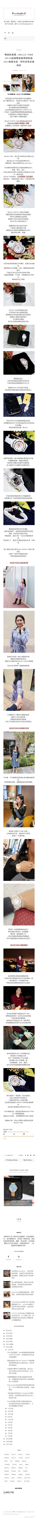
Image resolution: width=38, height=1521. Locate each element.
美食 (11, 1461)
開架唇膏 (6, 1471)
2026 (7, 1330)
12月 (9, 1350)
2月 (9, 1433)
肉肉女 (21, 1464)
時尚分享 (27, 1457)
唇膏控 (6, 1461)
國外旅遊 (24, 1461)
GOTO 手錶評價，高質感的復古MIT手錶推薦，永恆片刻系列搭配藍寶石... (17, 1203)
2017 (7, 1444)
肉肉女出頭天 (27, 1477)
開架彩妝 (12, 1481)
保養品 (13, 1477)
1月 (9, 1436)
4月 (9, 1428)
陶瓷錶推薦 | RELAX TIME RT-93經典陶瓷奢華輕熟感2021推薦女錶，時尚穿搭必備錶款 (20, 1363)
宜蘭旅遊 (20, 1467)
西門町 (6, 1481)
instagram (19, 1259)
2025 (7, 1333)
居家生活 (20, 1454)
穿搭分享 (13, 1457)
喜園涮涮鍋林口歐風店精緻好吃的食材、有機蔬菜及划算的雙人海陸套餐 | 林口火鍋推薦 (20, 1379)
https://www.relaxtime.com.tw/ (18, 1132)
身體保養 (6, 1474)
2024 (7, 1336)
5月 (9, 1425)
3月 (9, 1430)
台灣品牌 (20, 1457)
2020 (7, 1347)
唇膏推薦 (6, 1457)
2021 (7, 1344)
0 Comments (9, 1155)
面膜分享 (19, 1481)
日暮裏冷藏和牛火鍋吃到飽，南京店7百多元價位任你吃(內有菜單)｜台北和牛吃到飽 (20, 1371)
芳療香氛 (25, 1471)
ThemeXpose (20, 1512)
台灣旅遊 (27, 1454)
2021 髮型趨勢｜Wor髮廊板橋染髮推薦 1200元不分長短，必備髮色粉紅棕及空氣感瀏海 (20, 1354)
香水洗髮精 (27, 1481)
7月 (9, 1419)
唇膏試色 (13, 1467)
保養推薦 (13, 1474)
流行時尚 (14, 1464)
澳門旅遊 (6, 1477)
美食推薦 (6, 1454)
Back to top (29, 1517)
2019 (7, 1439)
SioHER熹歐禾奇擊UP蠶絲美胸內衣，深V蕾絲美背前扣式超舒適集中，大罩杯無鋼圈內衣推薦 (20, 1403)
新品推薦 (27, 1474)
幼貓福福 (20, 1474)
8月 (9, 1417)
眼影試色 (6, 1467)
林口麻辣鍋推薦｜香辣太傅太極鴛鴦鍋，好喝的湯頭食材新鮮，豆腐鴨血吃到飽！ (22, 1284)
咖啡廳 (26, 1464)
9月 (9, 1414)
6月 (9, 1422)
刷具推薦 (13, 1471)
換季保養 (19, 1477)
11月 (9, 1408)
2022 (7, 1341)
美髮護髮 (17, 1461)
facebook (8, 1259)
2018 (7, 1441)
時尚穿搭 (19, 49)
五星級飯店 (7, 1464)
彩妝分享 (13, 1454)
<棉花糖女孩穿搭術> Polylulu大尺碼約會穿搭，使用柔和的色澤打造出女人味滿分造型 (20, 1395)
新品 (26, 1467)
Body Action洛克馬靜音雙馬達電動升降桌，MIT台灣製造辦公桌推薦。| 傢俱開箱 (20, 1387)
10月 (9, 1411)
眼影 (19, 1471)
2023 (7, 1339)
